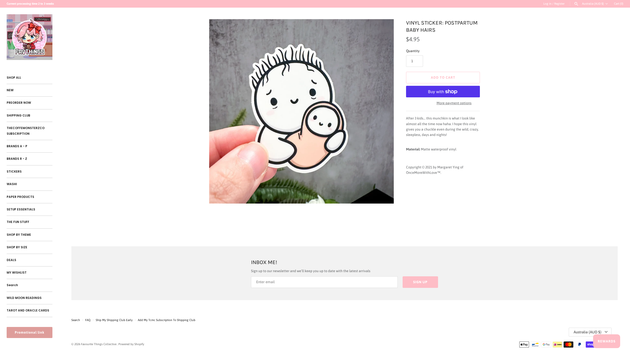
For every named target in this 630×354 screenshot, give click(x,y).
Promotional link (29, 332)
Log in (547, 3)
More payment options (454, 103)
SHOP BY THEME (19, 235)
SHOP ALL (14, 78)
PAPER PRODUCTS (20, 197)
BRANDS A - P (17, 146)
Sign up (420, 282)
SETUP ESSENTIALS (21, 209)
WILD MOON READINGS (24, 298)
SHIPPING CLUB (18, 116)
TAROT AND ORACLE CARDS (28, 310)
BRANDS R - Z (17, 159)
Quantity (413, 51)
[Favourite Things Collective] (29, 37)
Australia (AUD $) (593, 3)
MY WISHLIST (17, 273)
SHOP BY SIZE (17, 247)
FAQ (88, 320)
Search (12, 285)
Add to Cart (443, 77)
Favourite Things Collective (99, 344)
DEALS (11, 260)
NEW (10, 90)
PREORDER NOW (19, 103)
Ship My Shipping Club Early (114, 320)
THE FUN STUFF (18, 222)
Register (559, 3)
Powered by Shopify (131, 344)
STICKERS (14, 172)
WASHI (12, 184)
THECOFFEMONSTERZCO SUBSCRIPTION (26, 130)
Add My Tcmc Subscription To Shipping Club (166, 320)
